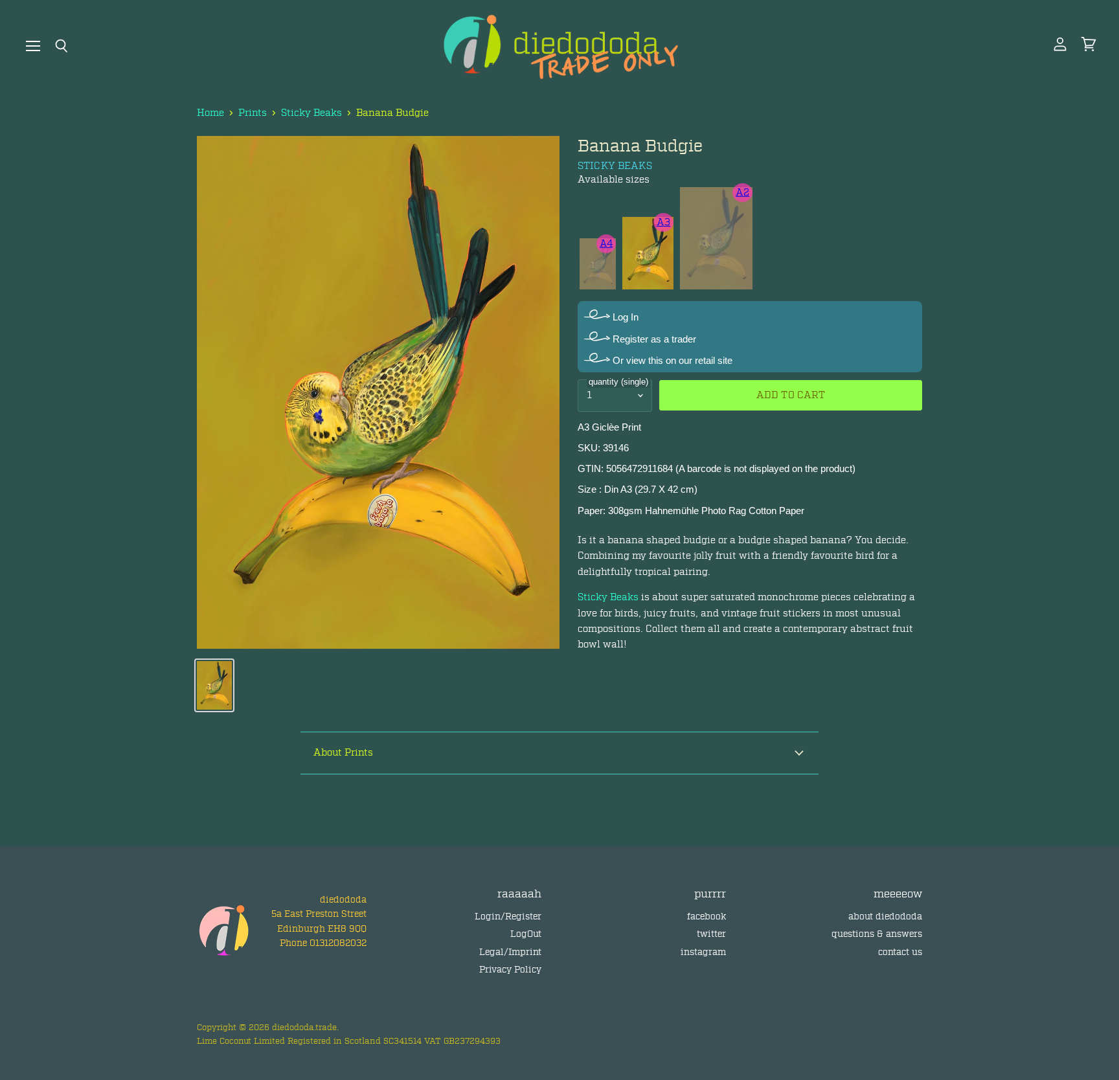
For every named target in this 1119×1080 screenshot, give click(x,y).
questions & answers (876, 933)
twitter (711, 933)
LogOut (525, 933)
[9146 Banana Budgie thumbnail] (214, 685)
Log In (624, 316)
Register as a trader (653, 338)
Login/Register (508, 916)
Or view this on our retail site (671, 360)
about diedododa (885, 916)
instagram (703, 952)
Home (210, 112)
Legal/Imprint (510, 952)
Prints (252, 112)
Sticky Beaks (311, 112)
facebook (706, 916)
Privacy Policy (510, 969)
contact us (900, 952)
